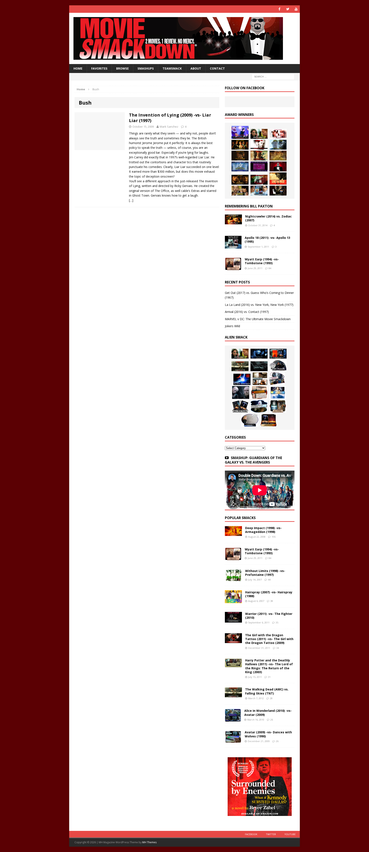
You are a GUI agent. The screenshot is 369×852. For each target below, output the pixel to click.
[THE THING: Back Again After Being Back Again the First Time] (278, 365)
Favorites (99, 68)
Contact (217, 68)
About (195, 68)
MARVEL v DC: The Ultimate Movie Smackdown (258, 319)
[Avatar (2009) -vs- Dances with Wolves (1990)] (233, 741)
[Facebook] (279, 9)
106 (273, 536)
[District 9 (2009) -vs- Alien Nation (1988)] (259, 392)
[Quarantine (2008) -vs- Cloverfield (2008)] (259, 378)
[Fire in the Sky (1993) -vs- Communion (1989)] (259, 406)
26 (271, 719)
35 (277, 622)
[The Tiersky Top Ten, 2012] (259, 166)
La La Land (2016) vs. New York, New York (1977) (259, 305)
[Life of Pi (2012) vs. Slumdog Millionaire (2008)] (259, 190)
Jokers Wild (232, 326)
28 (271, 698)
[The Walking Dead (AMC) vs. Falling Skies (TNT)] (240, 366)
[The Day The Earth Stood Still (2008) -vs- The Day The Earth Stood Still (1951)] (277, 406)
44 (269, 579)
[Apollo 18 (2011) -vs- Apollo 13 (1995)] (233, 246)
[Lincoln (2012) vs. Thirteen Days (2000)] (278, 190)
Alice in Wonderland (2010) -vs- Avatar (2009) (268, 712)
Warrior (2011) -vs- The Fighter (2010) (268, 616)
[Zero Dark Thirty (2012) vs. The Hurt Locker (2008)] (259, 180)
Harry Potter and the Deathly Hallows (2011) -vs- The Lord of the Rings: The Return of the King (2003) (269, 666)
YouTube (290, 834)
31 (269, 676)
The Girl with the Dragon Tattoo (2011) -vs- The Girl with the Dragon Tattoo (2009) (269, 639)
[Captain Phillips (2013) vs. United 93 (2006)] (259, 155)
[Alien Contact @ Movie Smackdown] (241, 379)
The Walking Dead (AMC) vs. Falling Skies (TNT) (266, 691)
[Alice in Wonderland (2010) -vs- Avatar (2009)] (233, 719)
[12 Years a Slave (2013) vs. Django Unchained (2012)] (240, 155)
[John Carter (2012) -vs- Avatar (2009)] (278, 354)
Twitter (271, 834)
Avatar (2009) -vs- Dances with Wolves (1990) (268, 734)
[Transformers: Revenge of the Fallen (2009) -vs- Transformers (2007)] (240, 406)
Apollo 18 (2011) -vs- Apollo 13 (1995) (267, 240)
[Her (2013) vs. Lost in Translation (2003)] (278, 134)
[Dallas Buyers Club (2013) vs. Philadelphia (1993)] (259, 145)
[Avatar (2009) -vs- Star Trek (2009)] (277, 378)
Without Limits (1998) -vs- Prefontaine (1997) (265, 573)
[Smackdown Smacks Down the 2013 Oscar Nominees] (278, 166)
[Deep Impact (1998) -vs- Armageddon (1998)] (233, 533)
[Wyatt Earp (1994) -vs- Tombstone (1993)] (233, 268)
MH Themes (149, 842)
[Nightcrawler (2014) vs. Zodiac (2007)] (233, 222)
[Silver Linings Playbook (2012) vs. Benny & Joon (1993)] (240, 190)
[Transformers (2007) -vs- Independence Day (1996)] (268, 420)
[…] (131, 200)
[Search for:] (273, 76)
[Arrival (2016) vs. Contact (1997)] (259, 134)
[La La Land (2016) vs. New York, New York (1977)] (240, 132)
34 (277, 647)
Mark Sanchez (169, 126)
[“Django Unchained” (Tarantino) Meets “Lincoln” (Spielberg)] (278, 178)
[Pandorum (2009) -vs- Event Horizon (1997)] (240, 392)
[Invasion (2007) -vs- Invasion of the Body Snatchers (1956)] (249, 420)
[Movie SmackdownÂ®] (184, 38)
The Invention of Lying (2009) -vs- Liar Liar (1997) (170, 117)
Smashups (146, 68)
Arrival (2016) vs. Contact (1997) (247, 312)
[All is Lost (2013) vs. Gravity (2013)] (278, 145)
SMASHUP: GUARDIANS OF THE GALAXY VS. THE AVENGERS (253, 460)
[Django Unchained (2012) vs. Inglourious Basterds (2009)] (240, 180)
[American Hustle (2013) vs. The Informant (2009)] (240, 145)
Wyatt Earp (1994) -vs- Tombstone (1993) (262, 261)
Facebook (251, 834)
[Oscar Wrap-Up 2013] (278, 155)
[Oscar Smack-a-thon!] (240, 166)
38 (271, 601)
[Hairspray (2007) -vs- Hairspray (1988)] (233, 601)
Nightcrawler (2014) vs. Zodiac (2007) (268, 218)
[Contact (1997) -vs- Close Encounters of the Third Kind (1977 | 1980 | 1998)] (277, 392)
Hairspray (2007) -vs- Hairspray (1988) (268, 594)
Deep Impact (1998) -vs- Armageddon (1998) (263, 530)
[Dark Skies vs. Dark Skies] (259, 366)
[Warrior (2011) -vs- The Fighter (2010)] (233, 620)
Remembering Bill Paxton (249, 206)
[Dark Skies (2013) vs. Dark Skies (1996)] (259, 354)
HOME (77, 68)
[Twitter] (287, 9)
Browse (122, 68)
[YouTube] (296, 9)
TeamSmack (172, 68)
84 (270, 268)
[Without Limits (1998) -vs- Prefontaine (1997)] (233, 579)
